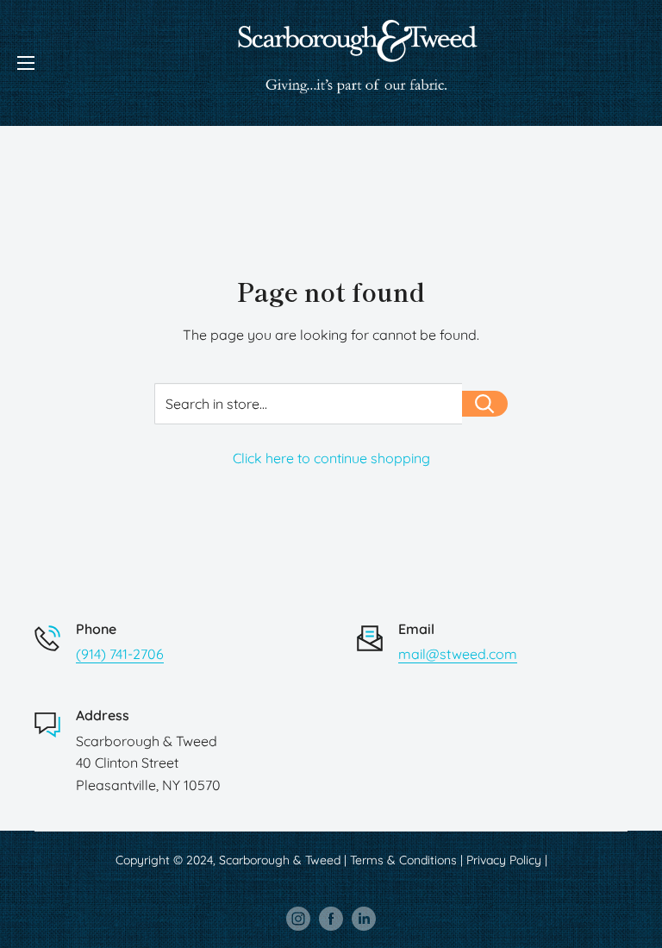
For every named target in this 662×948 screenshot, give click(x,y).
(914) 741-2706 (120, 653)
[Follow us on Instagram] (298, 919)
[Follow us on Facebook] (331, 919)
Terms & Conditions (403, 860)
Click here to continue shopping (331, 458)
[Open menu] (25, 63)
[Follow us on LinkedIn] (364, 919)
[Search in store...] (485, 404)
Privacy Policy (503, 860)
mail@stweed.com (457, 653)
